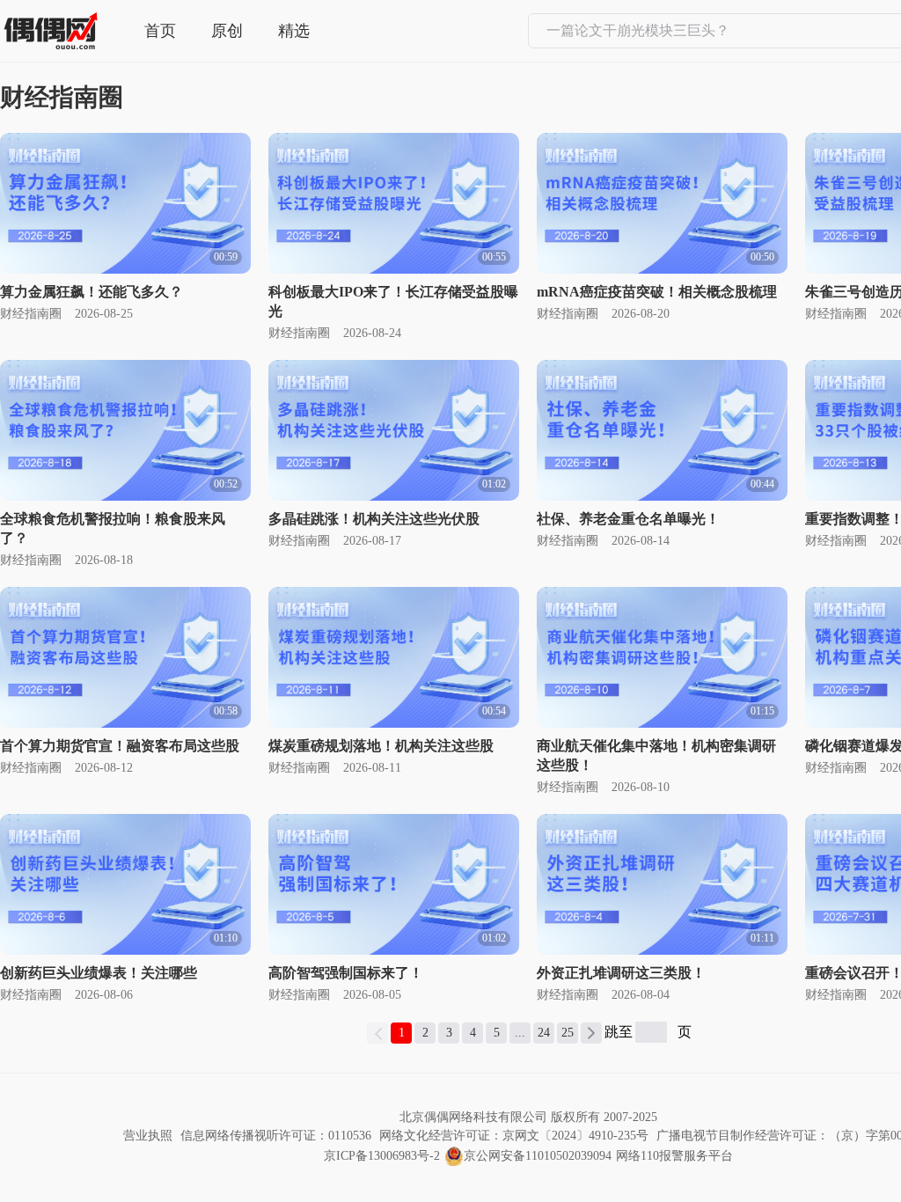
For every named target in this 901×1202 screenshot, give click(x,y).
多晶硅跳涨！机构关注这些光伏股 (374, 518)
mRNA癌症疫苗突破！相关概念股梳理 (657, 291)
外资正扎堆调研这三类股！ (621, 972)
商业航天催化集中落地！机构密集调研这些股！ (656, 755)
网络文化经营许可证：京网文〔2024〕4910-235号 (513, 1135)
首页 (160, 31)
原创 (227, 31)
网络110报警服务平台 (674, 1155)
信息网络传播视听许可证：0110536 (275, 1135)
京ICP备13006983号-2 (382, 1155)
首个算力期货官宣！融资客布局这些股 (119, 745)
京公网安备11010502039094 (538, 1155)
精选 (294, 31)
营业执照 (147, 1135)
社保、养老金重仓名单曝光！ (628, 518)
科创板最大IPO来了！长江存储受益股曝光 (393, 301)
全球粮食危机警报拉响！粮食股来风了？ (112, 528)
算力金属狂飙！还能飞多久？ (91, 291)
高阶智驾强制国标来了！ (345, 972)
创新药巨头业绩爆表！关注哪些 (98, 972)
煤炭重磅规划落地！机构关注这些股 (381, 745)
